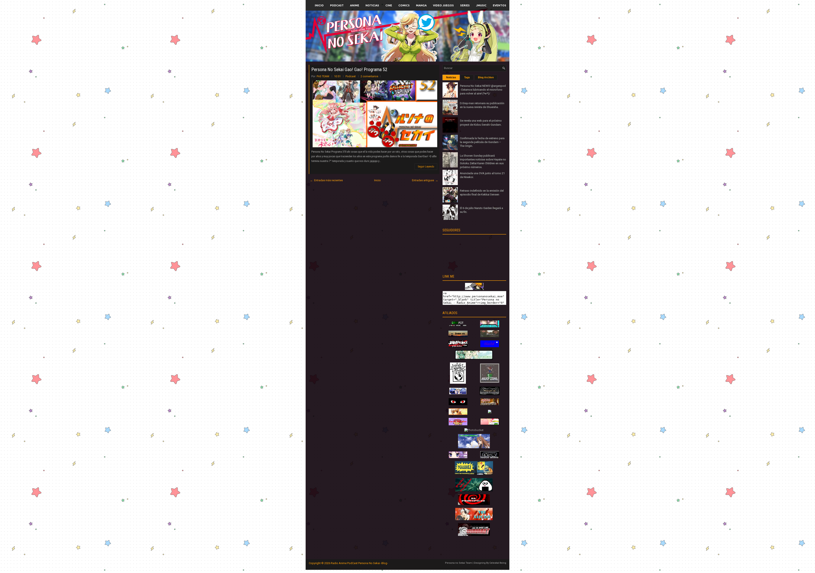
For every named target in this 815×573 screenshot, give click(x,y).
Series (465, 5)
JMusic (481, 5)
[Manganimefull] (458, 404)
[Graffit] (458, 326)
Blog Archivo (486, 77)
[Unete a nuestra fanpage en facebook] (394, 31)
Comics (404, 5)
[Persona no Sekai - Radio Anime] (474, 289)
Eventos (499, 5)
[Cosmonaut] (474, 534)
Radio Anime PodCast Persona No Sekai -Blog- (359, 563)
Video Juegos (443, 5)
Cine (388, 5)
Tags (467, 77)
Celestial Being (497, 563)
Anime (354, 5)
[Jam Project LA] (458, 346)
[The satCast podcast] (474, 519)
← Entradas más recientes (326, 180)
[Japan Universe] (489, 404)
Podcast (337, 5)
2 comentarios (369, 76)
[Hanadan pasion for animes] (489, 326)
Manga (421, 5)
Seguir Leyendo (426, 166)
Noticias (372, 5)
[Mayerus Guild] (489, 346)
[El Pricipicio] (474, 504)
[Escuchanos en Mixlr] (455, 38)
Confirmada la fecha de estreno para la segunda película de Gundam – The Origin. (482, 142)
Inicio (319, 5)
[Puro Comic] (458, 382)
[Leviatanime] (474, 358)
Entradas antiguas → (425, 180)
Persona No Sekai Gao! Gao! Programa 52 (349, 69)
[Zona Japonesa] (458, 336)
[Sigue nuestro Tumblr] (423, 46)
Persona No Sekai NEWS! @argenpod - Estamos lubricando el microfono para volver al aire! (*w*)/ (483, 89)
